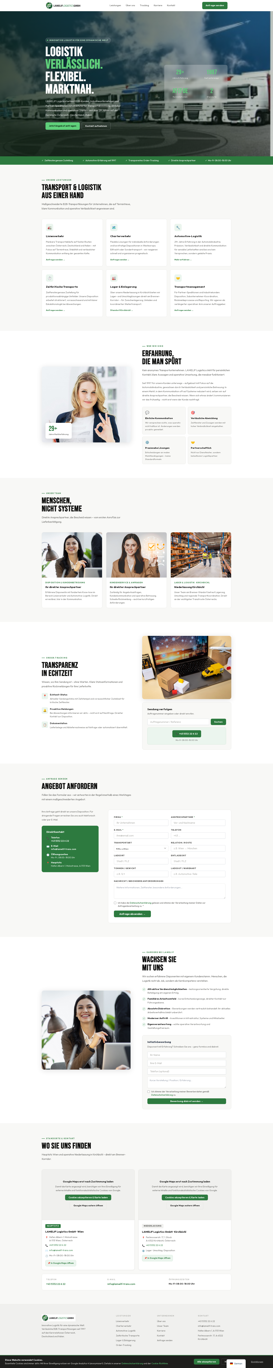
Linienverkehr (122, 1321)
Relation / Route (181, 843)
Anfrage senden (215, 5)
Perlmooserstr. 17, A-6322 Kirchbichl (210, 1337)
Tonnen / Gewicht (125, 868)
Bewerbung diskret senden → (186, 1101)
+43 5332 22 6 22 (60, 840)
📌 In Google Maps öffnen (61, 1263)
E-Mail (118, 830)
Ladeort (119, 855)
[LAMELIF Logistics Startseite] (64, 5)
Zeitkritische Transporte (128, 1335)
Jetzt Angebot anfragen (62, 125)
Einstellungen (257, 1361)
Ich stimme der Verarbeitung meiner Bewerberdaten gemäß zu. (180, 1093)
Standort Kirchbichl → (121, 310)
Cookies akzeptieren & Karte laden (88, 1197)
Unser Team (163, 1326)
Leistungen (115, 5)
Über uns (130, 5)
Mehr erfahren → (183, 259)
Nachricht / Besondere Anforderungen (139, 881)
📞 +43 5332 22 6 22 (187, 733)
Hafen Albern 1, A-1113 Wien (211, 1330)
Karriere (158, 5)
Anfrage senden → (55, 259)
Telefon (176, 830)
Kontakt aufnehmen (96, 126)
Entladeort (178, 855)
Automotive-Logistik (126, 1330)
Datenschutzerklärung (132, 1363)
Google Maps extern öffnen (88, 1205)
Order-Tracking (123, 1345)
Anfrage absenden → (132, 913)
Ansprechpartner (183, 817)
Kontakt (171, 5)
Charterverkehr (123, 1326)
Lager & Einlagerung (125, 1340)
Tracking (144, 5)
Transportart (123, 843)
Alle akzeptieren (206, 1361)
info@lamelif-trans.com (63, 849)
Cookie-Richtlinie (160, 1363)
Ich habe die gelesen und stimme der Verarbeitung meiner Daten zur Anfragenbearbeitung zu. (162, 904)
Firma (118, 817)
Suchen (218, 721)
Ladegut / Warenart (183, 868)
